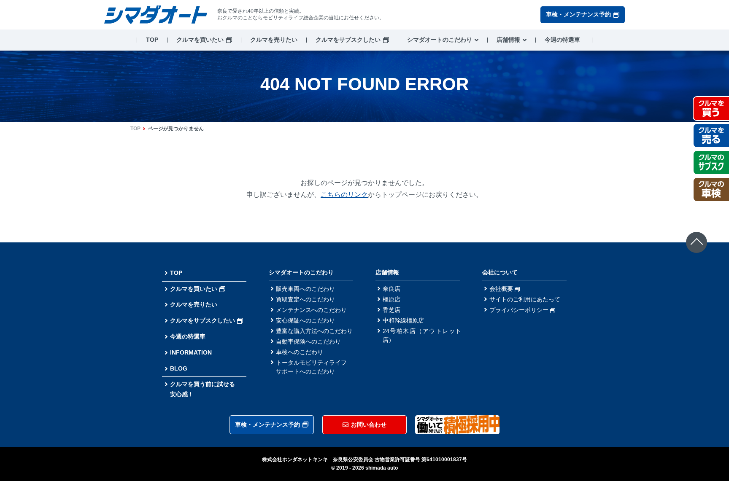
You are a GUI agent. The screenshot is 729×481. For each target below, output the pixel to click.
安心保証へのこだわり (305, 320)
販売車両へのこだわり (305, 288)
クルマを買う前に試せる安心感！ (202, 389)
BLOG (178, 368)
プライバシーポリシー (519, 309)
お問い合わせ (368, 424)
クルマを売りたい (273, 39)
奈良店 (391, 288)
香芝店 (391, 309)
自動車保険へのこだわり (308, 341)
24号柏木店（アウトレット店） (422, 335)
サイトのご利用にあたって (524, 299)
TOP (152, 39)
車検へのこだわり (299, 352)
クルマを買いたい (200, 39)
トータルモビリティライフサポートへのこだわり (311, 367)
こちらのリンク (344, 194)
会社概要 (502, 288)
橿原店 (391, 299)
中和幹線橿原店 (403, 320)
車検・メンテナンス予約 (578, 14)
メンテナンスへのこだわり (311, 309)
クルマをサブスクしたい (348, 39)
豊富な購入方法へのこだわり (314, 331)
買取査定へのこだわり (305, 299)
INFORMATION (191, 352)
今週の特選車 (562, 39)
